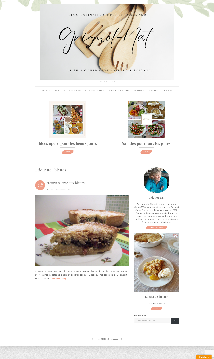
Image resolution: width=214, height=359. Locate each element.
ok (175, 320)
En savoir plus (156, 227)
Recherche (140, 315)
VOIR (68, 152)
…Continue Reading (58, 279)
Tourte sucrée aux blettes (66, 183)
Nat (51, 190)
